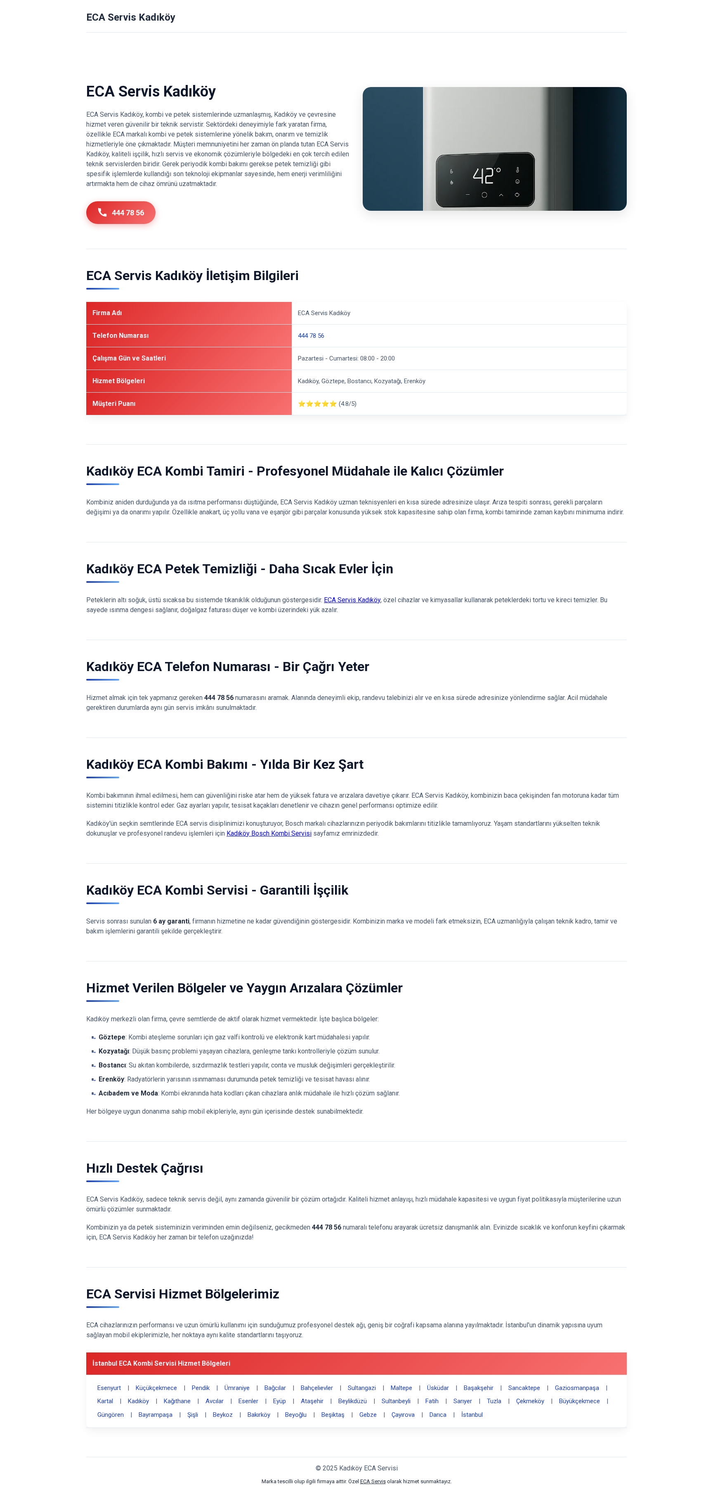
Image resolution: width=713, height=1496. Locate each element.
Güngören (110, 1414)
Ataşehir (312, 1401)
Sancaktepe (524, 1388)
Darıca (438, 1414)
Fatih (432, 1401)
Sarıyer (462, 1401)
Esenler (248, 1401)
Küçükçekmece (156, 1388)
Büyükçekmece (579, 1401)
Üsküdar (438, 1388)
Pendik (201, 1388)
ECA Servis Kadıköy (130, 17)
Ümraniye (237, 1388)
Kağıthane (177, 1401)
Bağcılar (275, 1388)
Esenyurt (109, 1388)
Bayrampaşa (155, 1414)
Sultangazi (362, 1388)
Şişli (192, 1414)
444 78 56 (128, 212)
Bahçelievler (317, 1388)
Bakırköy (259, 1414)
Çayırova (403, 1414)
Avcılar (214, 1401)
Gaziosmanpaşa (577, 1388)
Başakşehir (478, 1388)
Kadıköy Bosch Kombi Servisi (269, 833)
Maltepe (401, 1388)
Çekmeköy (530, 1401)
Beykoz (223, 1414)
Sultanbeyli (396, 1401)
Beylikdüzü (352, 1401)
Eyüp (279, 1401)
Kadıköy (138, 1401)
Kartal (105, 1401)
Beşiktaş (333, 1414)
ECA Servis (373, 1481)
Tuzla (494, 1401)
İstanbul (472, 1414)
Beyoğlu (296, 1414)
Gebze (368, 1414)
